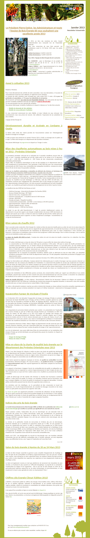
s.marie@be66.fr (33, 75)
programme (24, 142)
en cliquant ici (42, 490)
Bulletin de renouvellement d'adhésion (20, 110)
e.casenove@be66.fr (34, 64)
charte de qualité (12, 392)
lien (11, 497)
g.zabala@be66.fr (33, 70)
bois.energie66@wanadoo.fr (21, 527)
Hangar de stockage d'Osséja (17, 337)
